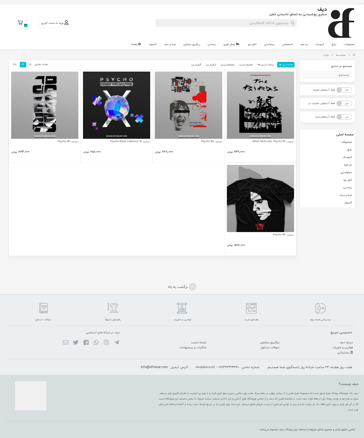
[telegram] (116, 343)
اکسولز (153, 44)
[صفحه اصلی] (354, 55)
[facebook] (85, 343)
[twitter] (75, 343)
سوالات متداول (270, 347)
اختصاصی (287, 44)
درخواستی (269, 44)
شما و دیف (170, 44)
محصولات (349, 44)
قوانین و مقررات (342, 347)
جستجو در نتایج (341, 66)
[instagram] (106, 343)
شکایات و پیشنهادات (192, 347)
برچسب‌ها (341, 55)
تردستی (212, 44)
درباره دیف (346, 342)
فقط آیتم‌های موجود (324, 90)
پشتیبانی (343, 352)
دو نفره (304, 44)
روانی (326, 55)
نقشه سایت (198, 342)
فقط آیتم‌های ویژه (325, 117)
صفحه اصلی (345, 134)
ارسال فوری (229, 44)
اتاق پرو (252, 44)
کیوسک (320, 44)
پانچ (334, 44)
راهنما (134, 44)
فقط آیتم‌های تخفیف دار (321, 103)
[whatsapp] (96, 343)
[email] (65, 343)
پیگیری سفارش (191, 44)
